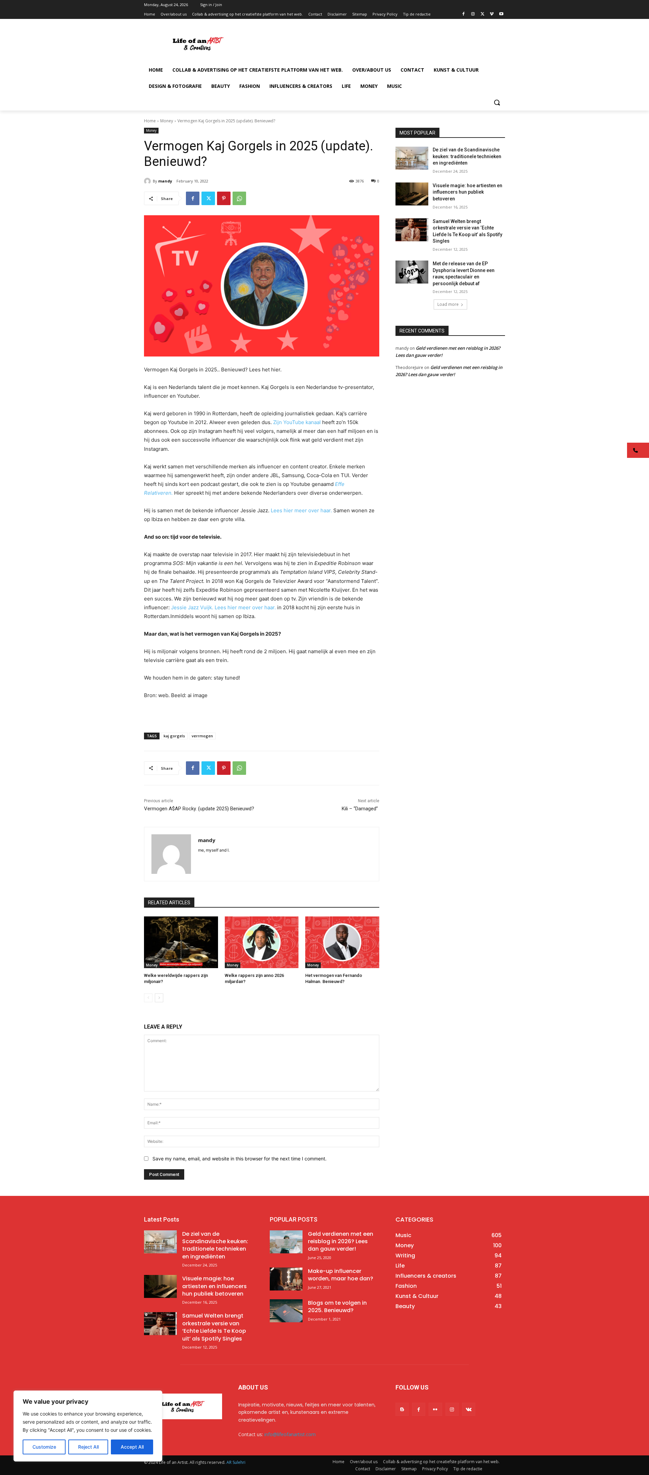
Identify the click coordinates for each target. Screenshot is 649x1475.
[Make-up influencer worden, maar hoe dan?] (286, 1279)
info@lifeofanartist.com (290, 1434)
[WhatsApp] (239, 198)
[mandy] (148, 181)
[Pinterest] (224, 198)
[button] (497, 102)
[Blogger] (402, 1409)
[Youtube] (501, 14)
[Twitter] (482, 14)
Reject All (88, 1447)
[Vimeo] (492, 14)
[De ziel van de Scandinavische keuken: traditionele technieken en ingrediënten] (411, 158)
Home (150, 121)
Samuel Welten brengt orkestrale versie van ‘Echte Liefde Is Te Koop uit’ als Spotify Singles (214, 1327)
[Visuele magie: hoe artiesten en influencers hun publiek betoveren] (411, 193)
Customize (44, 1447)
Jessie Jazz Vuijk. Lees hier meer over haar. (223, 607)
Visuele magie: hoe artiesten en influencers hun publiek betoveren (467, 192)
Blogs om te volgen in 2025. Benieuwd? (337, 1306)
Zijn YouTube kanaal (297, 422)
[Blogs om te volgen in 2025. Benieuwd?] (286, 1310)
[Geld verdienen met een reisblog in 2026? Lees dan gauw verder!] (286, 1241)
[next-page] (159, 997)
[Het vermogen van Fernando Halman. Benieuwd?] (342, 942)
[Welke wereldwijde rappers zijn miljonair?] (181, 942)
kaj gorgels (174, 735)
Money (166, 121)
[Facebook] (463, 14)
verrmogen (202, 735)
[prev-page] (148, 997)
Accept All (132, 1447)
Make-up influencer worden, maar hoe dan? (340, 1274)
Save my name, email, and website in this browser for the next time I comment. (239, 1158)
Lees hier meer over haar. (302, 510)
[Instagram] (473, 14)
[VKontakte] (468, 1409)
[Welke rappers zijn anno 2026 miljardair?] (262, 942)
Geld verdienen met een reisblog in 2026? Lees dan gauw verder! (340, 1241)
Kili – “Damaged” (360, 809)
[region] (88, 1426)
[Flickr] (435, 1409)
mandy (165, 180)
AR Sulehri (235, 1462)
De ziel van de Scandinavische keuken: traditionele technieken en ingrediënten (467, 156)
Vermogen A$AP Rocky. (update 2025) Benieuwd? (199, 809)
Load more (448, 304)
